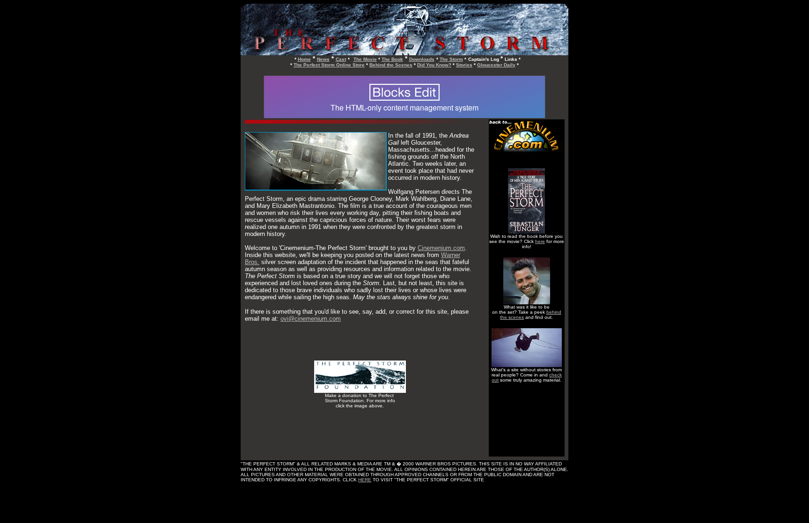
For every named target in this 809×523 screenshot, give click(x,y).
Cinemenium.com (441, 247)
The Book (392, 59)
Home (304, 59)
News (323, 59)
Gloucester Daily (496, 64)
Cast (341, 59)
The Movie (365, 59)
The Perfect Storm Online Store (329, 64)
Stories (464, 64)
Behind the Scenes (390, 64)
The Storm (451, 59)
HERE (364, 479)
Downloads (421, 59)
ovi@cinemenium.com (310, 318)
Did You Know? (434, 64)
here (540, 241)
